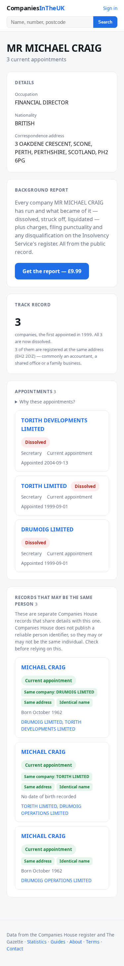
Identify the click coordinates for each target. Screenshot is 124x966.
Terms (93, 941)
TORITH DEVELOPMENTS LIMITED (54, 424)
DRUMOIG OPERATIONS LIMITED (56, 880)
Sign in (110, 8)
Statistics (37, 941)
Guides (58, 941)
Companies (35, 8)
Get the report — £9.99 (51, 271)
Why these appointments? (47, 401)
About (75, 941)
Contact (15, 948)
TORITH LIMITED (44, 486)
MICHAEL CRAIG (43, 667)
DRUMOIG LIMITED (47, 529)
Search (105, 22)
